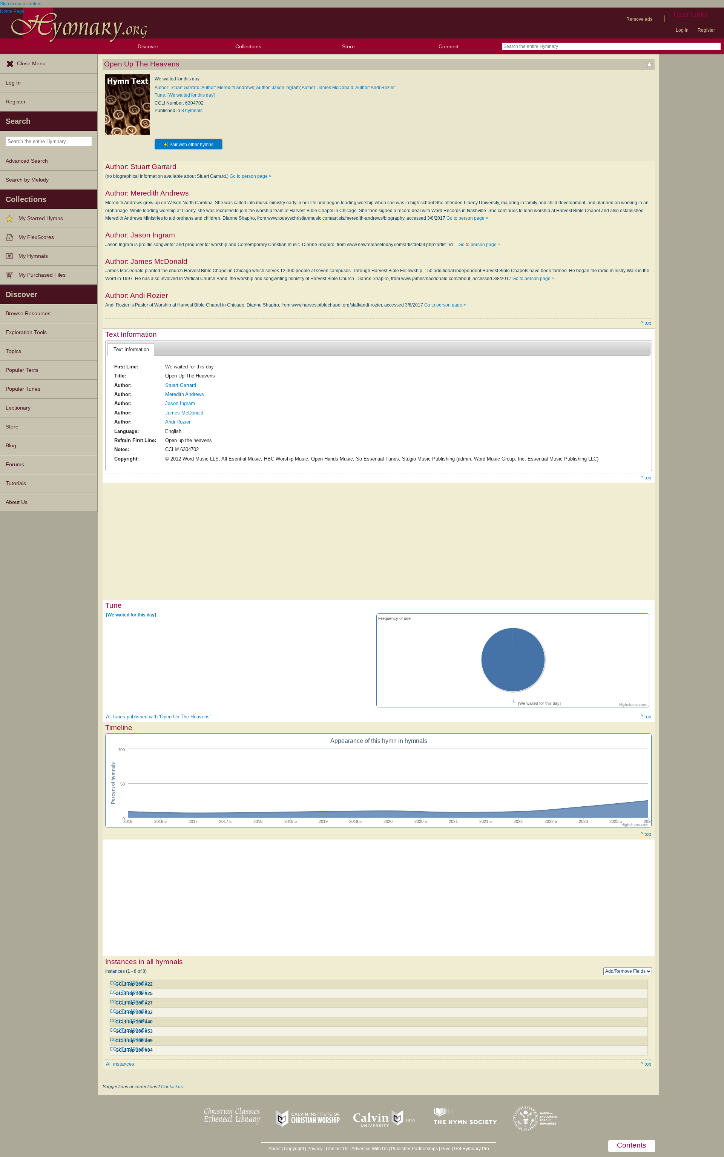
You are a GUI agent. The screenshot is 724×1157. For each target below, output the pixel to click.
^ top (646, 323)
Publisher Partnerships (414, 1148)
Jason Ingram (180, 403)
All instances (120, 1064)
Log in (682, 30)
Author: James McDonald (327, 87)
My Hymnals (33, 256)
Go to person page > (251, 176)
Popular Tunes (23, 389)
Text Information (131, 349)
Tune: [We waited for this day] (185, 95)
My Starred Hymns (40, 218)
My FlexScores (36, 237)
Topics (13, 351)
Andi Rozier (177, 422)
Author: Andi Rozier (375, 87)
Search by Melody (27, 180)
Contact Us (337, 1148)
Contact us (172, 1086)
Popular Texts (22, 370)
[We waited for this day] (131, 615)
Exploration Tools (26, 332)
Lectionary (18, 408)
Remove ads (639, 19)
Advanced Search (27, 161)
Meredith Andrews (184, 394)
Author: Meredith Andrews (227, 87)
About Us (17, 502)
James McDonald (184, 413)
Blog (11, 445)
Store (348, 46)
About (274, 1148)
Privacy (314, 1148)
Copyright (294, 1148)
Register (706, 30)
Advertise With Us (369, 1148)
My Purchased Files (42, 275)
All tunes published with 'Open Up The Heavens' (158, 716)
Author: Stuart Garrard (177, 87)
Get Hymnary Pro (471, 1148)
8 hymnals (191, 110)
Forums (15, 464)
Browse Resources (28, 313)
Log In (13, 83)
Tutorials (16, 483)
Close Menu (31, 63)
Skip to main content (20, 3)
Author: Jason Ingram (278, 87)
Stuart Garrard (180, 385)
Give (446, 1148)
